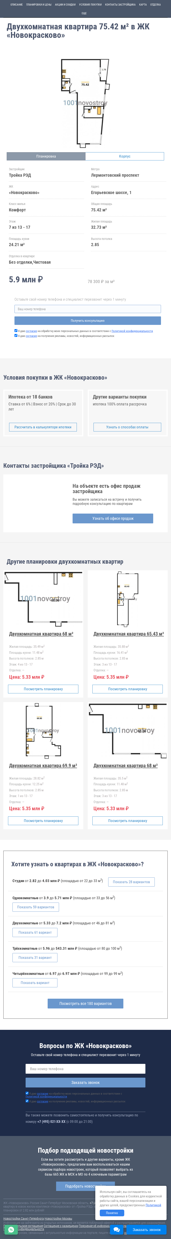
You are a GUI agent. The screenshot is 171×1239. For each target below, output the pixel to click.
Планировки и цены (38, 4)
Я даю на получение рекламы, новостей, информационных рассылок (66, 336)
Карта (143, 4)
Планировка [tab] (46, 156)
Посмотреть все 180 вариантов (85, 1003)
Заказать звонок (85, 1082)
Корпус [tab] (124, 156)
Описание (16, 4)
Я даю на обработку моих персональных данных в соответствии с (85, 331)
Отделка (155, 4)
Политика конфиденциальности (23, 1229)
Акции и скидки (65, 4)
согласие (31, 331)
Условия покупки (90, 4)
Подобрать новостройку (85, 1186)
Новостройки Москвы (58, 1218)
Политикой (153, 1205)
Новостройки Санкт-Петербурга (23, 1218)
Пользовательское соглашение (23, 1226)
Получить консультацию (88, 321)
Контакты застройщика (120, 4)
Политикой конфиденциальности (132, 331)
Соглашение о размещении (61, 1226)
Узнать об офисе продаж (113, 518)
